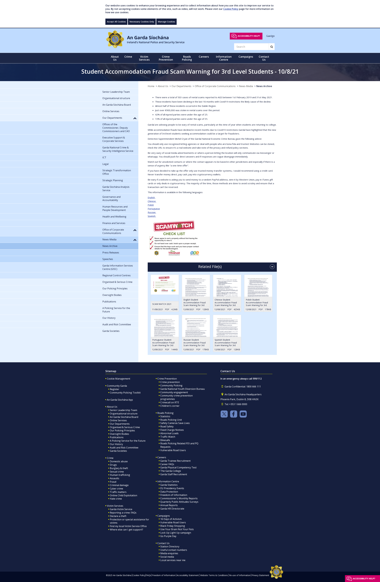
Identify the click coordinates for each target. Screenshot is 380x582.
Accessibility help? (249, 35)
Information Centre (168, 481)
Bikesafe (165, 440)
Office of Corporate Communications (215, 86)
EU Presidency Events (172, 488)
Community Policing (171, 385)
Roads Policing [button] (187, 58)
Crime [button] (128, 56)
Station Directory (169, 546)
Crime (110, 458)
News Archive (264, 86)
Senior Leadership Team (123, 410)
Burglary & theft (119, 468)
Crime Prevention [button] (166, 58)
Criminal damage (119, 485)
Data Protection (169, 491)
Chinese (152, 201)
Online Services (118, 420)
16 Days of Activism (171, 519)
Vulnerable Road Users (173, 450)
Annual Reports (169, 505)
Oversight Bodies (119, 434)
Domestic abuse (119, 461)
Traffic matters (118, 492)
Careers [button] (204, 56)
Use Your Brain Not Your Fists (177, 529)
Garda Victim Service (121, 509)
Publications (117, 437)
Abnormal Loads (169, 433)
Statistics (165, 416)
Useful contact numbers (173, 550)
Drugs (113, 464)
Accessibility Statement (188, 575)
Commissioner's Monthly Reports (179, 498)
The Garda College (170, 471)
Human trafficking (120, 475)
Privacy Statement (260, 575)
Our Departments (181, 86)
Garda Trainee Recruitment (175, 460)
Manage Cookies (166, 21)
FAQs (148, 575)
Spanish (152, 215)
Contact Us (163, 543)
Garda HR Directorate (172, 508)
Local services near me (172, 560)
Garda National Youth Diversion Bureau (182, 389)
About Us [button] (115, 58)
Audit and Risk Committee (124, 447)
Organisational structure (123, 413)
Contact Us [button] (264, 58)
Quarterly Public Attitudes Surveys (179, 501)
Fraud (113, 481)
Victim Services (115, 505)
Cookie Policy (230, 9)
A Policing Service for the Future (127, 440)
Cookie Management (118, 378)
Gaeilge (270, 35)
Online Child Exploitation (123, 495)
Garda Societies (118, 450)
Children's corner (169, 405)
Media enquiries (169, 553)
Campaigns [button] (246, 56)
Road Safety (167, 426)
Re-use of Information (240, 575)
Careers (161, 457)
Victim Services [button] (144, 58)
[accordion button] (272, 266)
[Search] (272, 46)
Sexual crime (117, 471)
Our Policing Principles (122, 430)
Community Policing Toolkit (125, 392)
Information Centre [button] (224, 58)
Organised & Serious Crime (125, 427)
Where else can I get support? (126, 529)
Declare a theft (118, 516)
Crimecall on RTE (169, 402)
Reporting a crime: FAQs (123, 512)
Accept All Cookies (116, 21)
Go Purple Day (168, 536)
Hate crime (116, 498)
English (151, 197)
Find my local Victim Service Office (128, 526)
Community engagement (174, 392)
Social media (167, 556)
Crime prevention (170, 382)
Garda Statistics (169, 484)
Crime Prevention (167, 378)
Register (114, 389)
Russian (152, 212)
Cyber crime (116, 488)
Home (151, 86)
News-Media (246, 86)
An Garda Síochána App (120, 399)
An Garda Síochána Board (124, 417)
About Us (163, 86)
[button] (135, 118)
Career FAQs (167, 464)
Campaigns (163, 515)
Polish (151, 204)
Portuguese (154, 208)
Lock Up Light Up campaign (175, 532)
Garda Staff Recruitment (173, 474)
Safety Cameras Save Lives (175, 423)
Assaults (114, 478)
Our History (116, 444)
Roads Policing (165, 413)
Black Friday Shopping (172, 525)
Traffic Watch (167, 436)
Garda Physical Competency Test (178, 467)
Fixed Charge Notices (172, 430)
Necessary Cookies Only (142, 21)
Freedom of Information (173, 495)
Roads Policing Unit (171, 419)
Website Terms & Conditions (214, 575)
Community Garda (117, 385)
